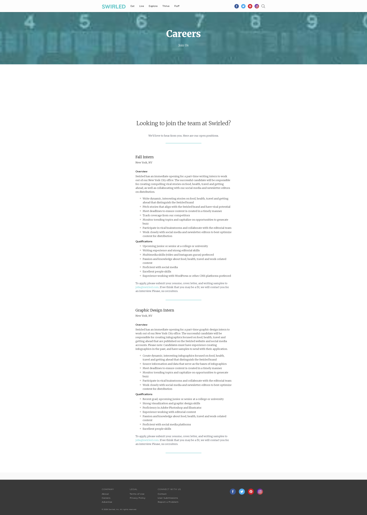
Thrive (165, 6)
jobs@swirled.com (147, 287)
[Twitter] (243, 6)
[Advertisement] (183, 86)
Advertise (107, 502)
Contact (162, 494)
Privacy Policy (137, 498)
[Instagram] (257, 6)
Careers (106, 498)
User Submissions (168, 498)
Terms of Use (137, 494)
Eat (132, 6)
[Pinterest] (250, 6)
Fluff (176, 6)
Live (141, 6)
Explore (153, 6)
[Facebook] (236, 6)
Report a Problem (168, 502)
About (105, 494)
